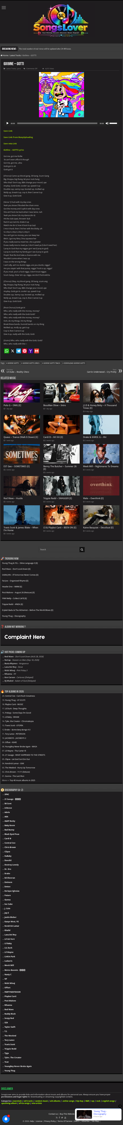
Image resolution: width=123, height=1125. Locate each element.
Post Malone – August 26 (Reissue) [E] (18, 592)
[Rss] (57, 1117)
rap (92, 1101)
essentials (17, 1101)
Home (5, 55)
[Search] (82, 549)
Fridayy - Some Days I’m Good (18, 713)
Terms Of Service (65, 1121)
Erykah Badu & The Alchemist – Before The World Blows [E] (27, 610)
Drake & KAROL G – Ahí (94, 437)
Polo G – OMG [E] (12, 405)
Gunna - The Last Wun (14, 776)
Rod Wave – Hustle (13, 498)
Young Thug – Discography (14, 616)
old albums (55, 1101)
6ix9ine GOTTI (13, 363)
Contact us (53, 1114)
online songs (68, 1101)
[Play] (7, 123)
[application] (61, 123)
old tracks (28, 1101)
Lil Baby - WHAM (12, 717)
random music (41, 1101)
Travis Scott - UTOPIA (14, 725)
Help (32, 1121)
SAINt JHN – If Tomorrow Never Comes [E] (20, 575)
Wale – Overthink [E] (93, 498)
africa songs (24, 1103)
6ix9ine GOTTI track (52, 363)
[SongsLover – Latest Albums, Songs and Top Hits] (61, 20)
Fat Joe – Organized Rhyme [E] (15, 581)
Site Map (95, 1121)
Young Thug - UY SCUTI (15, 700)
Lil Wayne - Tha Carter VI (15, 751)
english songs (108, 1101)
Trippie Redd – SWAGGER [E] (57, 498)
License (39, 1121)
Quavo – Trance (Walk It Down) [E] (21, 437)
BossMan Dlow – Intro (54, 405)
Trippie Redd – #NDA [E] (12, 604)
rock (98, 1101)
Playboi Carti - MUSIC (14, 704)
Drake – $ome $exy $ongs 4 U (17, 730)
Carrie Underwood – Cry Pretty (101, 371)
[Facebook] (59, 1117)
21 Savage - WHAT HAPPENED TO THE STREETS (25, 755)
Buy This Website (67, 1114)
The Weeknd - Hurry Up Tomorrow (20, 768)
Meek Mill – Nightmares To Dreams (100, 466)
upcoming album (9, 1103)
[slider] (114, 123)
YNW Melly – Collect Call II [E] (14, 598)
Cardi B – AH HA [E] (53, 437)
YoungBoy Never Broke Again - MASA (21, 746)
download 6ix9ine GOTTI (74, 363)
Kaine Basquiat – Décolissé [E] (98, 527)
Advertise (85, 1121)
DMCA (77, 1121)
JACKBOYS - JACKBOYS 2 (15, 738)
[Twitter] (62, 1117)
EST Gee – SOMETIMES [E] (17, 466)
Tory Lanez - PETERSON (15, 734)
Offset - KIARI (11, 742)
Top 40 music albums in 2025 (22, 780)
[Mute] (107, 123)
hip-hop (79, 1101)
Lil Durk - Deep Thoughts (16, 708)
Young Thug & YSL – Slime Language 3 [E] (20, 563)
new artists (37, 1103)
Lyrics (19, 69)
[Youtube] (65, 1117)
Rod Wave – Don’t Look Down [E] (16, 569)
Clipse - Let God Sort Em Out (17, 759)
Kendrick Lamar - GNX (14, 763)
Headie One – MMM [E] (12, 586)
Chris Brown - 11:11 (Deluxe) (17, 772)
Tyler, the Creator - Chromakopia (19, 721)
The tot (22, 49)
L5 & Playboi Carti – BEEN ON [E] (59, 527)
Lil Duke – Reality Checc (18, 371)
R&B (87, 1101)
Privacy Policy (50, 1121)
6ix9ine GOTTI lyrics (31, 363)
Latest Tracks (15, 55)
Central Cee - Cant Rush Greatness (20, 696)
